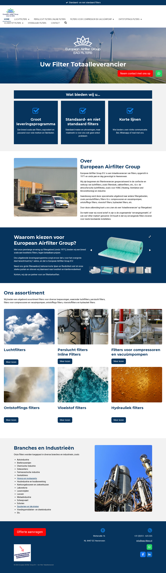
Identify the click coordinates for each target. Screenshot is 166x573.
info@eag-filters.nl (144, 541)
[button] (150, 237)
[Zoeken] (65, 22)
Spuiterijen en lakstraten (28, 506)
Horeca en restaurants (27, 478)
